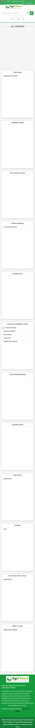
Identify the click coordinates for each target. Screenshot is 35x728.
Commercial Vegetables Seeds (17, 324)
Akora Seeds (8, 334)
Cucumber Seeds (17, 425)
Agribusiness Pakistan (10, 76)
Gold (5, 529)
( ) (13, 19)
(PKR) (8, 1)
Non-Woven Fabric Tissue (17, 576)
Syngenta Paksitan (9, 331)
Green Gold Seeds (10, 327)
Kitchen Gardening (17, 223)
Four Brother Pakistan (10, 227)
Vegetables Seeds (17, 123)
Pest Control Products (17, 173)
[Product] (28, 13)
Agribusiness (8, 478)
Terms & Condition (21, 724)
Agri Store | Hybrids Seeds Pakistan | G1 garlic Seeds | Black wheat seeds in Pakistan (18, 722)
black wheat (18, 72)
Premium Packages (19, 1)
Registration (29, 3)
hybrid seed (18, 475)
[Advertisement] (17, 49)
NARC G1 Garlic (17, 626)
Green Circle (7, 338)
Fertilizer (17, 525)
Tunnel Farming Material (17, 374)
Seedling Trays (17, 274)
